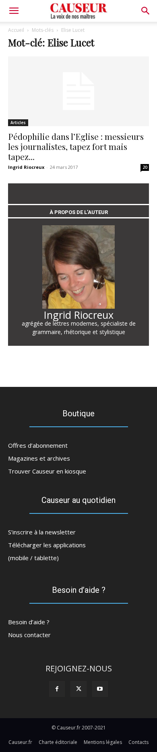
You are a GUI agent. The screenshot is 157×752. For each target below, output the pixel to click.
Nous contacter (29, 635)
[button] (145, 11)
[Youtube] (100, 689)
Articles (18, 122)
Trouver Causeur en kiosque (47, 471)
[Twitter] (78, 689)
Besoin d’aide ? (29, 622)
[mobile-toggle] (14, 11)
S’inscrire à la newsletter (42, 532)
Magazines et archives (39, 458)
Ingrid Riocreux (26, 167)
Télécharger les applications (47, 545)
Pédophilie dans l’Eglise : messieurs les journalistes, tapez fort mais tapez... (76, 146)
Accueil (16, 30)
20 (145, 167)
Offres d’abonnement (38, 445)
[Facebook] (57, 689)
